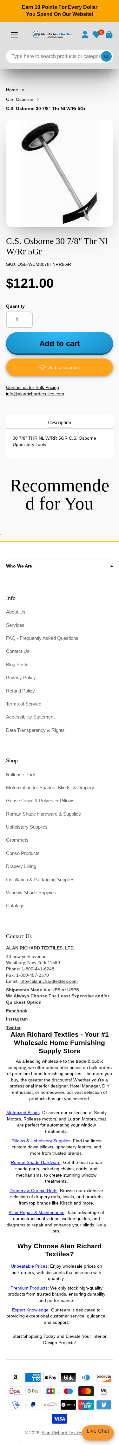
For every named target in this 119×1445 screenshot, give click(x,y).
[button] (59, 367)
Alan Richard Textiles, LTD (68, 1432)
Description (59, 422)
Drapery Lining (21, 866)
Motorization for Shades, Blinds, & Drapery (50, 787)
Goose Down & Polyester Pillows (40, 800)
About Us (15, 611)
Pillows (18, 1140)
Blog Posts (17, 664)
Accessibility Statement (30, 716)
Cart (109, 34)
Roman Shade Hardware (36, 1162)
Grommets (17, 840)
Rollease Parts (21, 774)
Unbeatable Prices (29, 1266)
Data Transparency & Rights (35, 730)
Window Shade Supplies (31, 892)
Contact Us (18, 651)
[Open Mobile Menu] (14, 35)
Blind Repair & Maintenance (36, 1212)
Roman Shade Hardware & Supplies (43, 814)
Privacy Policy (21, 677)
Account (85, 34)
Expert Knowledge (30, 1309)
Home (12, 89)
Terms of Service (23, 703)
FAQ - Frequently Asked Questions (42, 638)
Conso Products (23, 853)
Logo (52, 34)
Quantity (15, 306)
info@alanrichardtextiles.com (49, 981)
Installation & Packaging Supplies (40, 879)
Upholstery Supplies (27, 827)
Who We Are (19, 565)
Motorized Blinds (23, 1112)
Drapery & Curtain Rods (33, 1190)
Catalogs (15, 905)
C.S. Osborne (19, 99)
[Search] (106, 56)
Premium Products (29, 1288)
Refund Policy (20, 690)
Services (15, 625)
